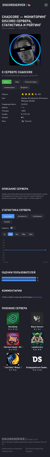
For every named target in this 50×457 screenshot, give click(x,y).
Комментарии (9, 87)
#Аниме (24, 98)
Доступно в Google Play (34, 448)
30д (10, 234)
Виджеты (24, 87)
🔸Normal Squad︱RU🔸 (13, 347)
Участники (8, 216)
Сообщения (37, 216)
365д (30, 234)
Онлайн (7, 222)
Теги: (3, 98)
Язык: (4, 121)
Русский (28, 121)
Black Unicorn (37, 326)
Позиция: (5, 111)
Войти (6, 82)
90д (16, 234)
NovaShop (12, 326)
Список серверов (8, 28)
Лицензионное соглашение (12, 448)
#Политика (43, 98)
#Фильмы (24, 101)
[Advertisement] (25, 156)
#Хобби (32, 101)
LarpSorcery (37, 347)
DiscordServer (16, 5)
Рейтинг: (5, 94)
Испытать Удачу (31, 82)
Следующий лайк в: (9, 104)
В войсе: (5, 117)
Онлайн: (5, 114)
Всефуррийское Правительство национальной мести (37, 367)
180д (23, 234)
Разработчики (7, 451)
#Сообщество (33, 98)
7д (4, 234)
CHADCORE (22, 28)
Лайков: (5, 107)
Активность (22, 216)
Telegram (29, 451)
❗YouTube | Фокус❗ (13, 367)
